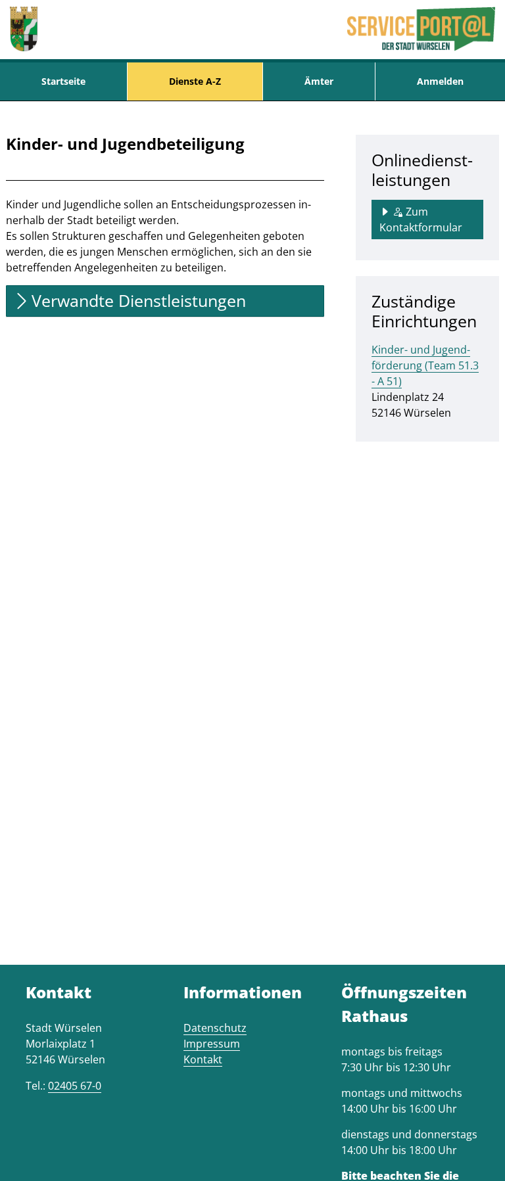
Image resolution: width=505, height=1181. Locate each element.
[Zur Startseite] (23, 30)
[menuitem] (63, 81)
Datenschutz (215, 1028)
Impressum (211, 1043)
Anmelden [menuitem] (440, 81)
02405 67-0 (74, 1085)
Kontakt (202, 1059)
